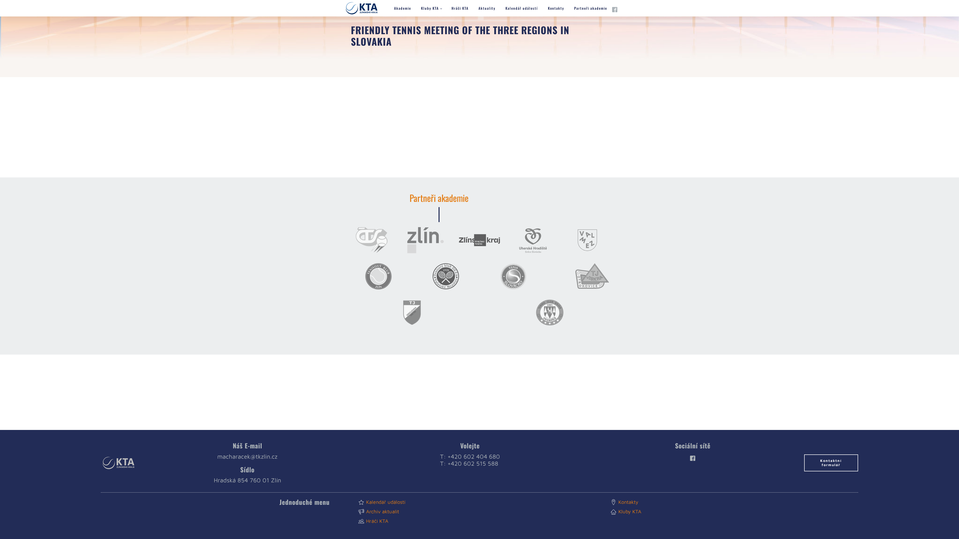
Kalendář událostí (521, 8)
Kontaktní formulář (831, 462)
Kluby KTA (430, 8)
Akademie (402, 8)
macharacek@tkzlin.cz (247, 456)
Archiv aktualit (382, 511)
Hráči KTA (460, 8)
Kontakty (556, 8)
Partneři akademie (590, 8)
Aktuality (487, 8)
